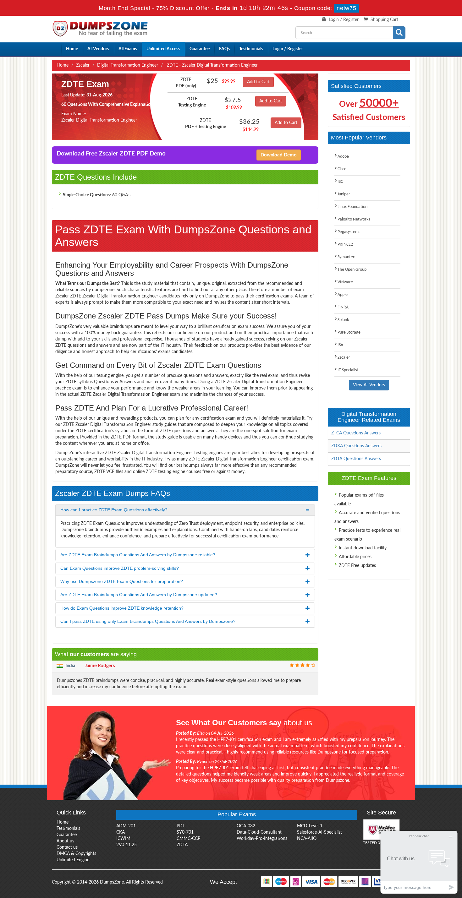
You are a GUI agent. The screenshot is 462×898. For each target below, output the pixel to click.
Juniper (344, 194)
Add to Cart (258, 82)
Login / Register (344, 20)
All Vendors (98, 49)
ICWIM (123, 838)
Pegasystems (349, 232)
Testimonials (251, 49)
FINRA (343, 307)
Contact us (67, 847)
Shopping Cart (384, 20)
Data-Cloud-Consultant (259, 832)
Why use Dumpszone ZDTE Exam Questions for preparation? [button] (121, 581)
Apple (343, 294)
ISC (340, 181)
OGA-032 (246, 826)
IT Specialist (348, 370)
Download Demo (279, 155)
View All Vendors (369, 385)
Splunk (343, 320)
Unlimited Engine (73, 860)
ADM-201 (126, 826)
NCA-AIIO (306, 838)
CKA (120, 832)
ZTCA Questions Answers (356, 433)
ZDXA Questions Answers (356, 446)
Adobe (343, 156)
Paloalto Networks (354, 219)
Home (72, 49)
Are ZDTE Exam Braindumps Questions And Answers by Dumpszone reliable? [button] (137, 554)
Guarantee (200, 49)
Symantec (346, 257)
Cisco (342, 169)
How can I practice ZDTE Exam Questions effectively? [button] (114, 509)
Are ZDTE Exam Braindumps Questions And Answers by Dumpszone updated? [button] (138, 594)
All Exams (127, 49)
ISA (340, 345)
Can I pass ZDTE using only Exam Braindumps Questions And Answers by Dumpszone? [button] (147, 621)
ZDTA (182, 845)
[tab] (185, 509)
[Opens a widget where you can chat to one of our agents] (419, 862)
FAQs (224, 49)
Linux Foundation (352, 206)
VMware (345, 282)
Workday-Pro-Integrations (262, 838)
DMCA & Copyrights (76, 854)
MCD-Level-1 (309, 826)
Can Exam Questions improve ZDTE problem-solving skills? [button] (119, 568)
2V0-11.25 (126, 845)
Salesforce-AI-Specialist (319, 832)
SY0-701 (185, 832)
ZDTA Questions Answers (356, 459)
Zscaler (83, 65)
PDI (180, 826)
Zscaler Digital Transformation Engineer (99, 120)
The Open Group (352, 269)
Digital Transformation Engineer (127, 65)
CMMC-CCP (188, 838)
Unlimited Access (163, 49)
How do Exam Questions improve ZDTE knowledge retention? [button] (122, 608)
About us (65, 841)
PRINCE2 (345, 244)
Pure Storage (349, 332)
